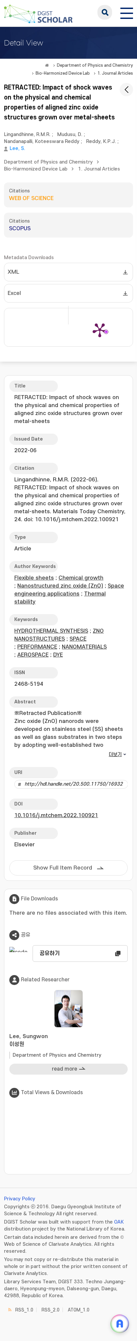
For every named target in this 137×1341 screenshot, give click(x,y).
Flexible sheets (34, 578)
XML (13, 272)
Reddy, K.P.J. (101, 141)
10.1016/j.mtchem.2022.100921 (56, 815)
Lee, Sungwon (28, 1040)
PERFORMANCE (37, 647)
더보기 (115, 754)
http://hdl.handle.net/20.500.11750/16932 (74, 784)
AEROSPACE (33, 655)
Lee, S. (17, 148)
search (104, 12)
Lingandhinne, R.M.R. (27, 134)
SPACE (77, 639)
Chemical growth (81, 578)
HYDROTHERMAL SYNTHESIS (51, 631)
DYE (58, 655)
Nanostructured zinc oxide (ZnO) (60, 586)
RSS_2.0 (51, 1309)
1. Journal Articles (115, 73)
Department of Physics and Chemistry (95, 65)
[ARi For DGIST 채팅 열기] (119, 1323)
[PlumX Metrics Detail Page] (99, 329)
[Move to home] (47, 65)
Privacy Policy (19, 1199)
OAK (119, 1222)
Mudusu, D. (69, 134)
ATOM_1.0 (78, 1309)
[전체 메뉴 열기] (126, 12)
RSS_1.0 (24, 1309)
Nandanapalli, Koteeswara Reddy (41, 141)
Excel (14, 293)
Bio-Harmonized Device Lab (63, 73)
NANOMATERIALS (84, 647)
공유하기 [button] (50, 953)
